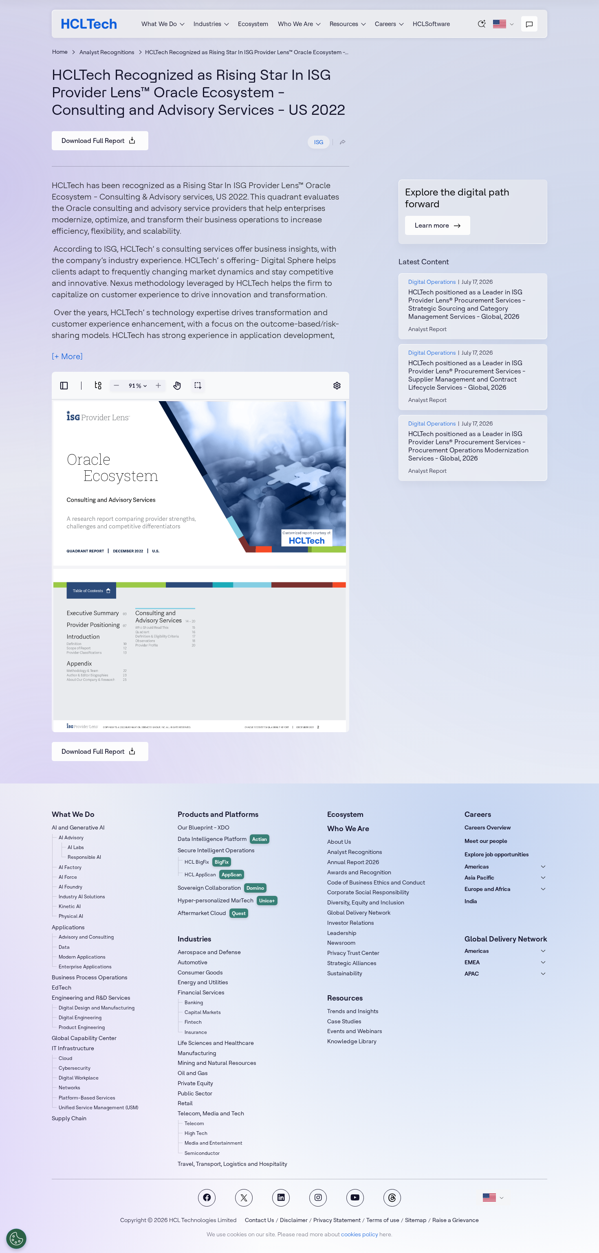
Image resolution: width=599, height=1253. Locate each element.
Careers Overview (488, 827)
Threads (392, 1198)
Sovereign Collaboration (221, 887)
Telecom (194, 1123)
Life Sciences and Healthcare (216, 1043)
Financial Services (201, 992)
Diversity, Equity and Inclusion (365, 902)
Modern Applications (82, 957)
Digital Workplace (79, 1078)
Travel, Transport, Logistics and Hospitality (232, 1163)
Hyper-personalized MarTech (226, 900)
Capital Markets (203, 1012)
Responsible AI (84, 857)
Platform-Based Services (87, 1098)
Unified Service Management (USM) (98, 1107)
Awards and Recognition (359, 872)
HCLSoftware (431, 24)
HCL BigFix (207, 862)
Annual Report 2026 (353, 862)
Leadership (342, 933)
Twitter (244, 1198)
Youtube (355, 1198)
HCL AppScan (213, 874)
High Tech (196, 1133)
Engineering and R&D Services (91, 997)
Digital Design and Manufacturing (96, 1008)
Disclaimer (294, 1220)
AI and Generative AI (78, 827)
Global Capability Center (84, 1038)
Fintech (193, 1022)
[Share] (342, 142)
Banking (194, 1002)
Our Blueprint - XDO (203, 827)
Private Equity (195, 1083)
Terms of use (382, 1220)
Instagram (318, 1198)
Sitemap (416, 1220)
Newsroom (341, 942)
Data (64, 947)
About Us (339, 841)
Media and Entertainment (213, 1143)
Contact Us (259, 1220)
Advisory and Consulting (86, 937)
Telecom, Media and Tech (211, 1113)
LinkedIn (281, 1198)
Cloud (65, 1058)
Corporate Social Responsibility (368, 892)
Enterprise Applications (85, 966)
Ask (482, 23)
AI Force (68, 877)
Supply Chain (69, 1118)
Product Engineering (82, 1027)
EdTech (61, 987)
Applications (68, 927)
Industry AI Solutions (82, 896)
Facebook (207, 1198)
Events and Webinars (354, 1031)
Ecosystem (253, 24)
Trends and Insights (353, 1011)
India (471, 901)
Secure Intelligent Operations (216, 850)
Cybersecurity (74, 1068)
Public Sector (195, 1093)
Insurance (196, 1032)
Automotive (192, 962)
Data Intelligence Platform (222, 839)
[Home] (89, 24)
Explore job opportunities (497, 854)
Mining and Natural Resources (217, 1062)
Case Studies (344, 1021)
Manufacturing (197, 1053)
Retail (185, 1103)
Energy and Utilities (203, 982)
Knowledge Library (352, 1041)
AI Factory (70, 867)
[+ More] (67, 356)
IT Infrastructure (73, 1048)
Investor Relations (350, 922)
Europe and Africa (488, 889)
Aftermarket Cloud (212, 913)
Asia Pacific (479, 877)
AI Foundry (70, 887)
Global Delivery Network (358, 912)
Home (60, 51)
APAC (472, 973)
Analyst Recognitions (106, 52)
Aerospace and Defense (209, 952)
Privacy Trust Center (353, 953)
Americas (477, 866)
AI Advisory (71, 837)
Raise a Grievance (455, 1220)
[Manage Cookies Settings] (16, 1239)
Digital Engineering (80, 1017)
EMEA (472, 962)
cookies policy (359, 1234)
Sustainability (344, 973)
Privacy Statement (337, 1220)
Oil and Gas (193, 1073)
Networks (69, 1087)
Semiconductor (202, 1153)
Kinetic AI (70, 906)
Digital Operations (432, 281)
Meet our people (486, 841)
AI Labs (76, 847)
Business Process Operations (90, 977)
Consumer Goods (200, 972)
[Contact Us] (529, 24)
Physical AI (71, 916)
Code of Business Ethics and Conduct (376, 882)
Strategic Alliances (352, 963)
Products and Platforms (218, 814)
